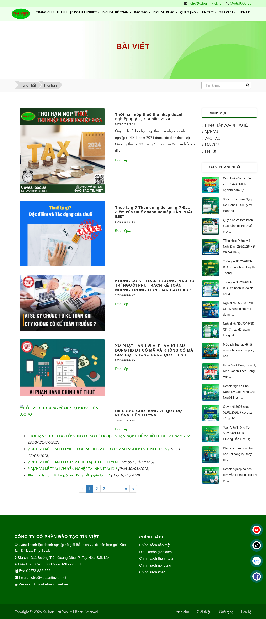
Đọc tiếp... (123, 160)
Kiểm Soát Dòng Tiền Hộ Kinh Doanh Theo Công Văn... (239, 370)
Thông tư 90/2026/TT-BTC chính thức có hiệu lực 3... (239, 287)
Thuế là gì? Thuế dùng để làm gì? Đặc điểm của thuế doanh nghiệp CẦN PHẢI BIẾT (153, 212)
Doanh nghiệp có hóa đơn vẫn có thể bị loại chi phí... (240, 474)
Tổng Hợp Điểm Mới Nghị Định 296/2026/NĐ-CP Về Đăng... (239, 246)
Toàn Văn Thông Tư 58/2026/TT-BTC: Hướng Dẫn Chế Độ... (238, 433)
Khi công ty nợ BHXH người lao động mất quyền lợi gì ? (69, 475)
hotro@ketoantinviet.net (205, 3)
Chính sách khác (152, 572)
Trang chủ (45, 12)
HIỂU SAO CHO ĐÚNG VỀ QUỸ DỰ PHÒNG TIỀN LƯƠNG (148, 413)
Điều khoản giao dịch (155, 552)
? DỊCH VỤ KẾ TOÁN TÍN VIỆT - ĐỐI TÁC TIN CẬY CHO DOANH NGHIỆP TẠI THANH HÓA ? (99, 449)
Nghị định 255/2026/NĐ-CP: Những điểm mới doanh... (239, 308)
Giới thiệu (204, 611)
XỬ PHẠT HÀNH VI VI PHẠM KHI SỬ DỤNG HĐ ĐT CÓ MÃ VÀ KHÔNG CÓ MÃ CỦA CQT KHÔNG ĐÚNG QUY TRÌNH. (154, 350)
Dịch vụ (211, 131)
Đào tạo (141, 12)
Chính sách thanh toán (156, 558)
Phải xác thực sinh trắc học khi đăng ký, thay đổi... (238, 454)
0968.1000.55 (240, 3)
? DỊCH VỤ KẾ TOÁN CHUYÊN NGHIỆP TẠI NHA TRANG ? (72, 468)
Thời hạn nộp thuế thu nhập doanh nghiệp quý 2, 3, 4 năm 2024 (149, 116)
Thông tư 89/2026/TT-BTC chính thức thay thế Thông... (239, 267)
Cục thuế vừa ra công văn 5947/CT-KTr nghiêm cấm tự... (237, 184)
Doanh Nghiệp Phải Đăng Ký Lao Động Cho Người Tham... (239, 391)
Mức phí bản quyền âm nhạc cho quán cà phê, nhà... (239, 350)
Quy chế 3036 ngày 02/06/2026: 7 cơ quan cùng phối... (238, 412)
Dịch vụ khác (164, 12)
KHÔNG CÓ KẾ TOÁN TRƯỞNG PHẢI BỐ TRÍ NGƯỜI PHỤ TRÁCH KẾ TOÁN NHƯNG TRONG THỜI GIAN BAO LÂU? (155, 285)
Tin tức (211, 151)
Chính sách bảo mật (154, 545)
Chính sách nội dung (155, 565)
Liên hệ (244, 12)
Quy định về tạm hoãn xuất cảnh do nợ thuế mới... (238, 225)
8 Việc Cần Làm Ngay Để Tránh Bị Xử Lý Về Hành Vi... (238, 204)
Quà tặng (188, 12)
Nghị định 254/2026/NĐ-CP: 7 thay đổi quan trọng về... (239, 329)
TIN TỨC (208, 12)
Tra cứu (226, 12)
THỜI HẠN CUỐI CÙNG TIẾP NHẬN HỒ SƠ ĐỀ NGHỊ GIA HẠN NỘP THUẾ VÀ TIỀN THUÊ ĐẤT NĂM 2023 (110, 435)
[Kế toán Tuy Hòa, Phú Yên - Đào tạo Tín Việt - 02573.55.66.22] (20, 14)
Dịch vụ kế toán (115, 12)
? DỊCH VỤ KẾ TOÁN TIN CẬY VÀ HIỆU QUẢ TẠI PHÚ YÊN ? (74, 462)
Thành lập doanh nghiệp (77, 12)
